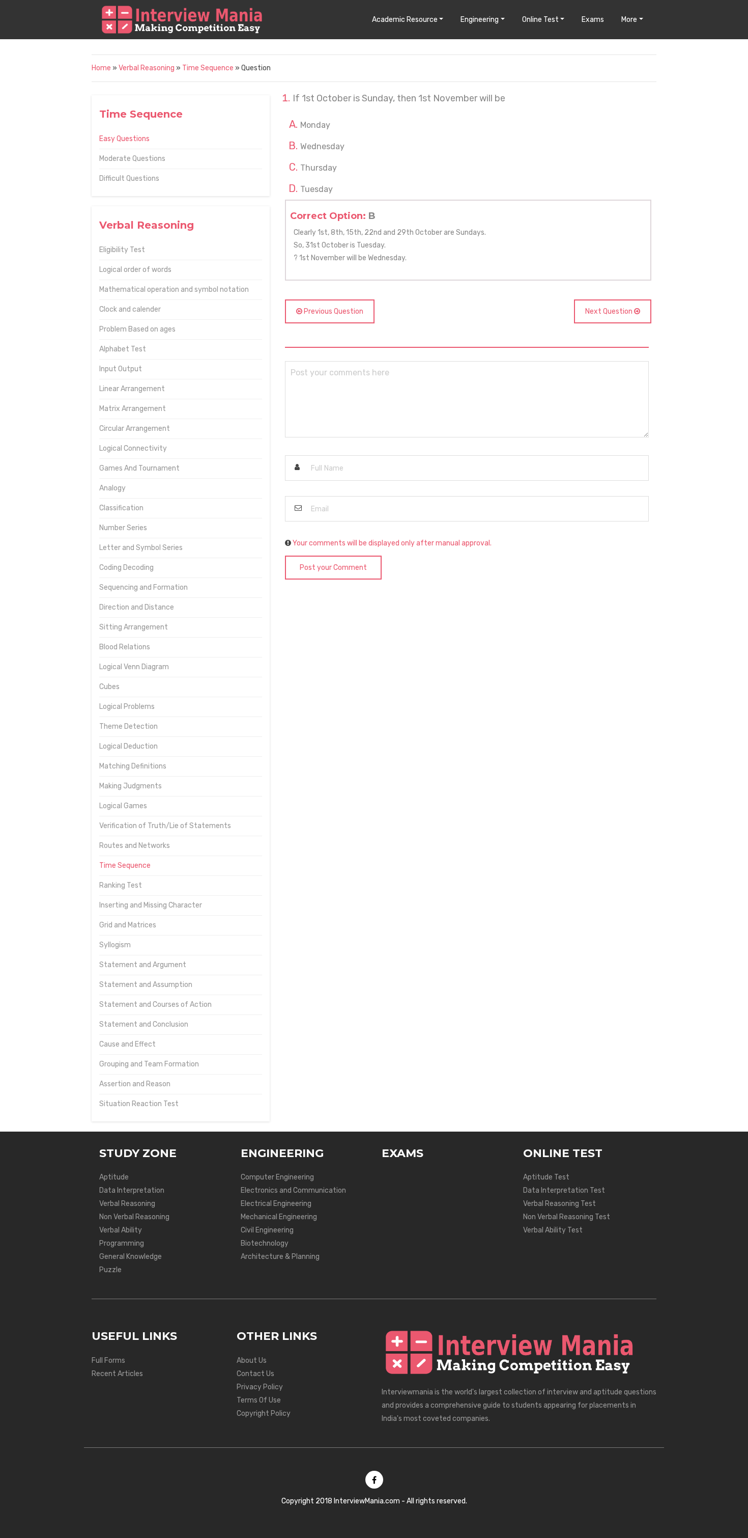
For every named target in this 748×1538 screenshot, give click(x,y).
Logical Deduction (128, 746)
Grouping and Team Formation (149, 1064)
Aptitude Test (546, 1177)
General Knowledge (130, 1256)
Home (101, 68)
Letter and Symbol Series (141, 547)
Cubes (109, 686)
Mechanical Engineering (279, 1217)
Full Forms (108, 1360)
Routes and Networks (134, 845)
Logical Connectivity (133, 448)
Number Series (123, 528)
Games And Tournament (139, 468)
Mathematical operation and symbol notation (174, 289)
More (629, 19)
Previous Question (332, 311)
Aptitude (114, 1177)
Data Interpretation (131, 1190)
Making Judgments (130, 786)
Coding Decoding (126, 567)
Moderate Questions (132, 158)
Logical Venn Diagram (134, 667)
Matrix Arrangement (132, 408)
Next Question (609, 311)
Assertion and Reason (134, 1084)
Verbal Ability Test (553, 1230)
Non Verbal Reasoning (134, 1217)
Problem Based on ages (137, 329)
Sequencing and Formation (143, 587)
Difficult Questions (129, 178)
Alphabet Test (122, 349)
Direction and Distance (136, 607)
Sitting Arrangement (133, 627)
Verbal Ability (120, 1230)
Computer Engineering (277, 1177)
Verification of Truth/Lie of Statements (165, 825)
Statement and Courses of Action (155, 1004)
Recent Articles (117, 1373)
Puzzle (110, 1270)
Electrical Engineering (276, 1203)
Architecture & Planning (280, 1256)
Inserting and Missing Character (150, 905)
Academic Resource (405, 19)
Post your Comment (333, 567)
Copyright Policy (264, 1413)
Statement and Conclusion (143, 1024)
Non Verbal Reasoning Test (566, 1217)
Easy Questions (124, 138)
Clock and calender (130, 309)
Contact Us (255, 1373)
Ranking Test (120, 885)
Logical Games (123, 806)
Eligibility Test (122, 249)
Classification (121, 508)
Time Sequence (208, 68)
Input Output (120, 369)
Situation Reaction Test (139, 1104)
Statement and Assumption (145, 984)
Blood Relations (124, 647)
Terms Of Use (259, 1400)
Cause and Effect (127, 1044)
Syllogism (115, 945)
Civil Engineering (267, 1230)
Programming (121, 1243)
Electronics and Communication (293, 1190)
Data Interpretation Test (564, 1190)
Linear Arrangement (132, 388)
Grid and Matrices (127, 925)
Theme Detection (128, 726)
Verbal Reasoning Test (559, 1203)
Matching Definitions (132, 766)
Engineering (480, 19)
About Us (252, 1360)
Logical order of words (135, 269)
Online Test (540, 19)
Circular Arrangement (134, 428)
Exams (593, 19)
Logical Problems (127, 706)
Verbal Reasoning (147, 68)
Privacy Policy (260, 1387)
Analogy (112, 488)
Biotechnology (265, 1243)
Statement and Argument (142, 964)
